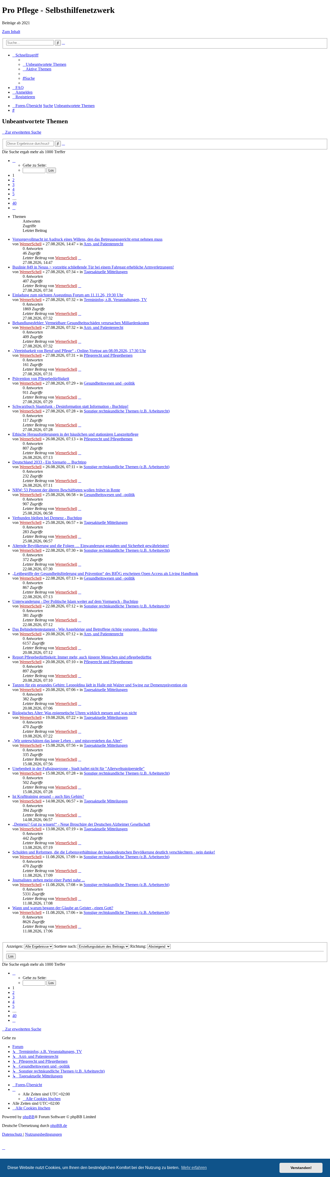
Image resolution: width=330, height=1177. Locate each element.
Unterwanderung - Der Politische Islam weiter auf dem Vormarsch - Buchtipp (75, 601)
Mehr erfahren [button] (194, 1167)
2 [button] (13, 180)
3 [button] (13, 184)
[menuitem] (44, 64)
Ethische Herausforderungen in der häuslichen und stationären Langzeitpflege (75, 434)
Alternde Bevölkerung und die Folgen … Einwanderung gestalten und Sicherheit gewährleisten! (90, 545)
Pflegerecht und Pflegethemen (108, 355)
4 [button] (13, 189)
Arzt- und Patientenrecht (103, 244)
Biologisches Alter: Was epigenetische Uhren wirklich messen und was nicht (74, 713)
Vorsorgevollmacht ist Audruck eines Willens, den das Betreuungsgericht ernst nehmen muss (87, 239)
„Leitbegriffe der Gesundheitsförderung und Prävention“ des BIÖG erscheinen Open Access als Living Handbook (105, 573)
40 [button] (14, 203)
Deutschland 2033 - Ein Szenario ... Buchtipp (49, 462)
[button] (13, 160)
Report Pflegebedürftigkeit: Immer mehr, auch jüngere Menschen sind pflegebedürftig (81, 657)
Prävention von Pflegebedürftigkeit (40, 378)
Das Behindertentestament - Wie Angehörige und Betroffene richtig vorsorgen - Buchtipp (84, 629)
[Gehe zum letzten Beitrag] (79, 258)
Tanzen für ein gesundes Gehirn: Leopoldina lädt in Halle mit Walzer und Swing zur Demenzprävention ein (99, 685)
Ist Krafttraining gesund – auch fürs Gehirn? (48, 796)
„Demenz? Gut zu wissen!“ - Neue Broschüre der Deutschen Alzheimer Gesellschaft (81, 824)
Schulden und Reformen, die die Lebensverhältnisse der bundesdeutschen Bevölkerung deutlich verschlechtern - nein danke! (113, 852)
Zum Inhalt (11, 31)
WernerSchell (31, 244)
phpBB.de (58, 1125)
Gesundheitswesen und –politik (109, 383)
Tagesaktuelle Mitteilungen (106, 272)
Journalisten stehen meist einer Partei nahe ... (48, 880)
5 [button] (13, 194)
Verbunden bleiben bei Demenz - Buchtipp (47, 518)
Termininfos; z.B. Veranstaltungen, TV (115, 299)
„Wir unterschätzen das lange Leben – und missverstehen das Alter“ (67, 740)
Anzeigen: (15, 946)
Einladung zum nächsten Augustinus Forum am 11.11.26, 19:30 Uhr (67, 295)
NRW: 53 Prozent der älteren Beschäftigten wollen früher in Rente (66, 490)
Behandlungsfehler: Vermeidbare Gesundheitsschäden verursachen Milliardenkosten (80, 323)
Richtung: (138, 946)
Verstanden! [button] (301, 1168)
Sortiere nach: (66, 946)
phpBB (29, 1117)
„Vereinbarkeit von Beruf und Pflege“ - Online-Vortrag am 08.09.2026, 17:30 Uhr (79, 350)
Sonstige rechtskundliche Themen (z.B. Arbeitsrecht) (127, 411)
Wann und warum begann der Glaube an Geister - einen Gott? (62, 908)
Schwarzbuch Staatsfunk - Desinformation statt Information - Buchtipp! (70, 406)
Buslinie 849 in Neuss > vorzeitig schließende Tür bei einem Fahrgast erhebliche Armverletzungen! (93, 267)
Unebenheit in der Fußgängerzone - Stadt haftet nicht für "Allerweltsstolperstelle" (78, 768)
